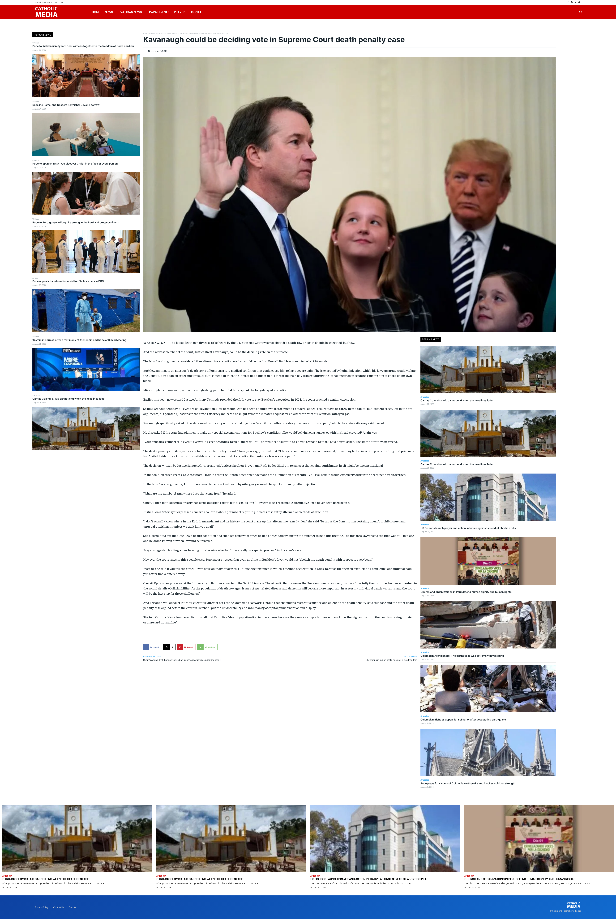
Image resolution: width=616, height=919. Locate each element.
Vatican (35, 43)
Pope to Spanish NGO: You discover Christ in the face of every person (75, 163)
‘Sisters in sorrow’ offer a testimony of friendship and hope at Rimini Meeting (79, 340)
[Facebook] (568, 2)
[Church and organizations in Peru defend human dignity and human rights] (488, 561)
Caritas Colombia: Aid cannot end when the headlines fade (68, 398)
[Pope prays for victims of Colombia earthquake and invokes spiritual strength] (488, 752)
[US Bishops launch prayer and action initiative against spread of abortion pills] (488, 497)
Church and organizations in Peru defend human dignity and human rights (466, 591)
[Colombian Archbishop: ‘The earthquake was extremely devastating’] (488, 624)
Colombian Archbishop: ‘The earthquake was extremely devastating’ (462, 655)
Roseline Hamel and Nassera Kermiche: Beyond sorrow (65, 104)
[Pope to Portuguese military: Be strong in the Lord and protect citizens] (86, 251)
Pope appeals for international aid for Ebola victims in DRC (68, 281)
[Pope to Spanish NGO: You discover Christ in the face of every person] (86, 193)
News (152, 33)
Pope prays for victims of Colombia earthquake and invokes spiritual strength (467, 783)
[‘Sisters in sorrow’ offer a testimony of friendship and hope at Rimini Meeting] (86, 369)
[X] (576, 2)
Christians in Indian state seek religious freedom (391, 659)
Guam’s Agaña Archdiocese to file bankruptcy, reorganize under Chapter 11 (182, 659)
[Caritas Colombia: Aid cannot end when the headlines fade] (86, 428)
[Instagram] (572, 2)
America (36, 395)
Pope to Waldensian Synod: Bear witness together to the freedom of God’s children (83, 46)
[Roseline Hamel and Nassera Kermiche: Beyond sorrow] (86, 134)
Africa (35, 278)
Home (145, 33)
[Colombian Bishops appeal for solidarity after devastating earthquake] (488, 688)
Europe (35, 160)
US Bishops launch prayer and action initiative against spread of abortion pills (468, 528)
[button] (580, 11)
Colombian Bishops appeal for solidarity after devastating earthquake (463, 719)
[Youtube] (579, 2)
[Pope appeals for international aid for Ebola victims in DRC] (86, 310)
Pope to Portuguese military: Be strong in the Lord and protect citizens (75, 222)
